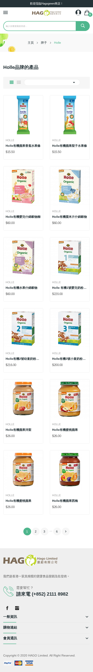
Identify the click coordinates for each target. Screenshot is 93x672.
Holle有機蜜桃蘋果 (65, 429)
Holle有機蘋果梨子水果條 (69, 145)
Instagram (17, 608)
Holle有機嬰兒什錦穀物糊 (23, 216)
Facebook (7, 608)
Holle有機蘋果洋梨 (18, 429)
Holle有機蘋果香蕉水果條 (23, 145)
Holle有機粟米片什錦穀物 (69, 216)
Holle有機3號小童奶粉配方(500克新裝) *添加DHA (69, 358)
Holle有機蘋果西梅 (65, 500)
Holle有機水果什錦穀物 (21, 287)
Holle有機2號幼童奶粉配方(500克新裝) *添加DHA (23, 358)
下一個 (66, 531)
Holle (10, 140)
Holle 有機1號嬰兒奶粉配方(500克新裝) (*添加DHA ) (69, 287)
